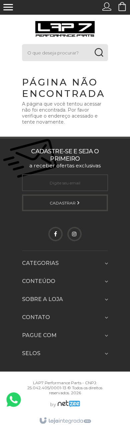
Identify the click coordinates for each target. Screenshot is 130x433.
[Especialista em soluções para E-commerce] (68, 405)
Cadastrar (63, 202)
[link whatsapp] (13, 399)
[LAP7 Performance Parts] (65, 29)
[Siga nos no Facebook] (55, 234)
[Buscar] (99, 52)
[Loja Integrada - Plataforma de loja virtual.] (65, 421)
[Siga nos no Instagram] (74, 234)
